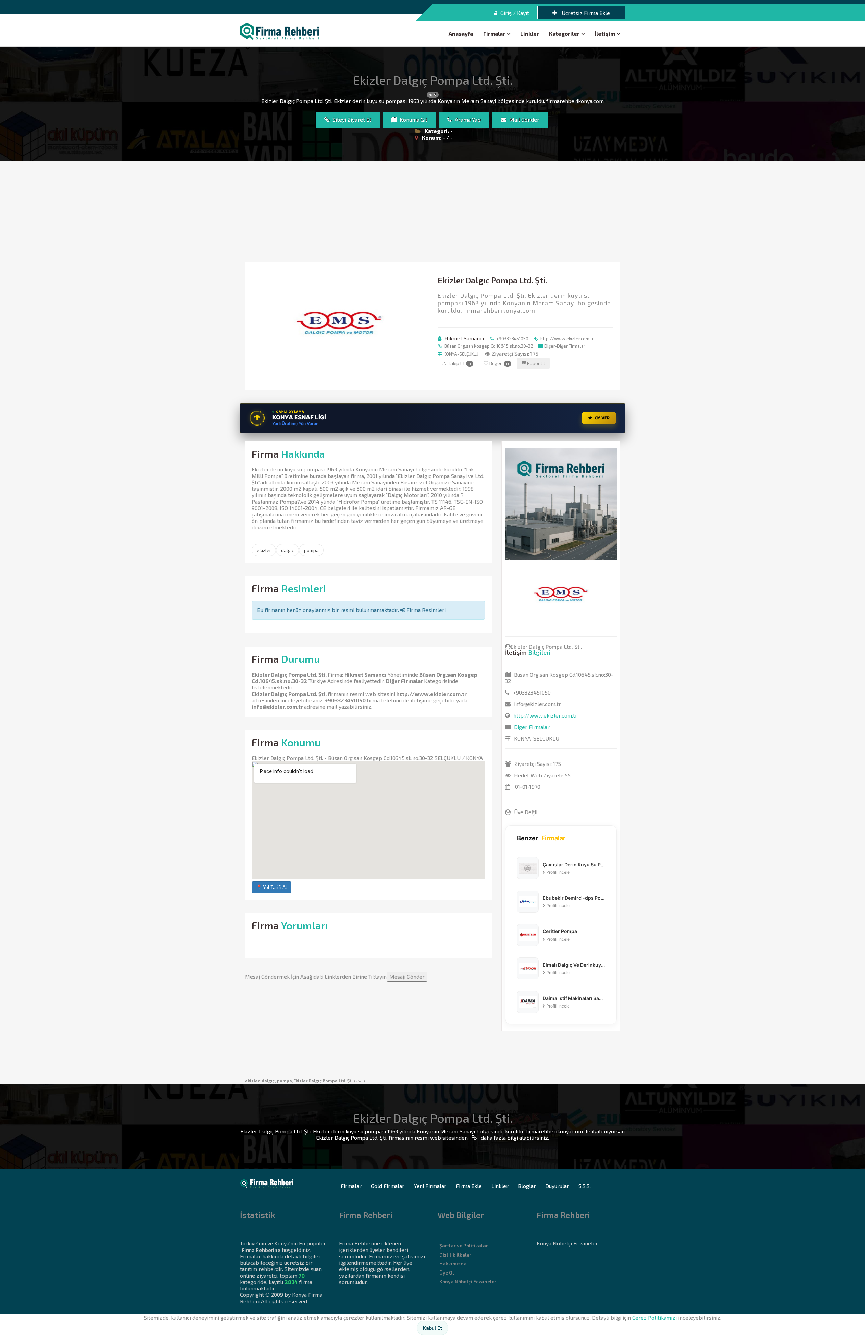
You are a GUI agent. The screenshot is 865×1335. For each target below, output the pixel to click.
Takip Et (459, 363)
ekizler (264, 550)
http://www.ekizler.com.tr (566, 338)
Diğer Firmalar (404, 681)
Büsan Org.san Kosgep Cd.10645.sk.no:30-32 (488, 346)
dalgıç (287, 550)
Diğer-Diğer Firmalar (564, 346)
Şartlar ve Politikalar (463, 1245)
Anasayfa (461, 33)
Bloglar (527, 1186)
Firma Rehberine (261, 1250)
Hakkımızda (453, 1263)
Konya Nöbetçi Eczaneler (467, 1281)
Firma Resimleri (425, 610)
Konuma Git (412, 119)
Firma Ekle (469, 1186)
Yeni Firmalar (430, 1186)
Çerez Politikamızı (654, 1317)
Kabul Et (432, 1328)
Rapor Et (535, 363)
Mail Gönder (523, 119)
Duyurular (557, 1186)
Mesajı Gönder (407, 976)
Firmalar (494, 33)
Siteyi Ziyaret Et (351, 119)
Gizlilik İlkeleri (456, 1255)
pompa (311, 550)
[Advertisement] (432, 211)
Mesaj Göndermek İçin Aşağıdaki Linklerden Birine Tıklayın (335, 976)
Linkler (529, 33)
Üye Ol (446, 1273)
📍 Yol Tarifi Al (271, 887)
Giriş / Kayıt (514, 12)
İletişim (605, 33)
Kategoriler (564, 33)
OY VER (602, 417)
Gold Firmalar (387, 1186)
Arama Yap (467, 119)
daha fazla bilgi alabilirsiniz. (514, 1137)
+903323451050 (511, 338)
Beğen (498, 363)
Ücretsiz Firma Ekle (585, 12)
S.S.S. (584, 1186)
